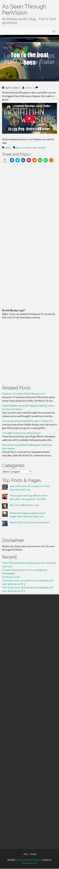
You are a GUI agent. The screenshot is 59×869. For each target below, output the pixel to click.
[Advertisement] (29, 351)
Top (25, 854)
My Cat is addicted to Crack (24, 505)
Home (33, 854)
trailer (34, 147)
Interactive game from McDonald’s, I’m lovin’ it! (27, 420)
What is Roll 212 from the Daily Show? (30, 522)
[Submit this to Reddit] (34, 160)
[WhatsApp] (45, 160)
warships (42, 147)
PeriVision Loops (11, 576)
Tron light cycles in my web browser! (21, 432)
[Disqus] (29, 203)
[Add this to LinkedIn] (23, 160)
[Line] (40, 160)
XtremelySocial (29, 863)
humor (8, 147)
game (18, 147)
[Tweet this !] (17, 160)
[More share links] (51, 160)
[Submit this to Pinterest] (29, 160)
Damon (28, 87)
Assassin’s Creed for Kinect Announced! (23, 393)
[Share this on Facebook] (12, 160)
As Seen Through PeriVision (24, 9)
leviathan (26, 147)
